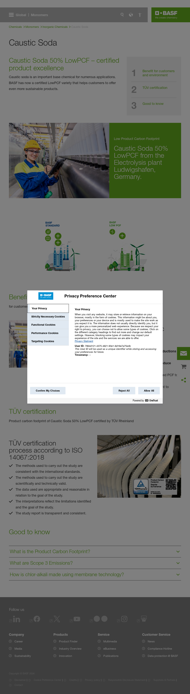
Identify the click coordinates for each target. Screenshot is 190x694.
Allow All (149, 390)
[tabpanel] (117, 334)
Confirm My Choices (48, 390)
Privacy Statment (84, 341)
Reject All (124, 390)
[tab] (48, 308)
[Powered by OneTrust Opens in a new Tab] (147, 401)
